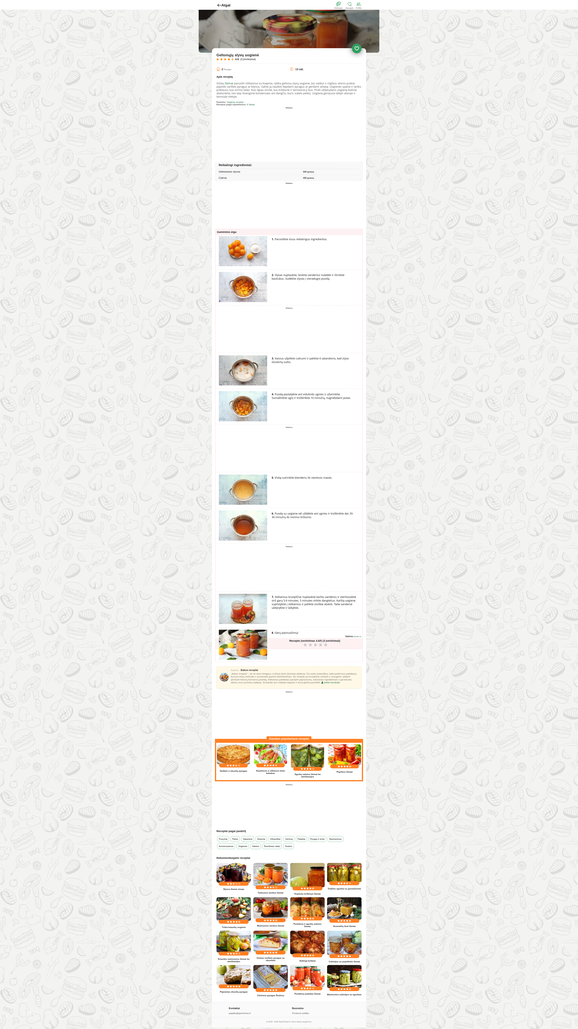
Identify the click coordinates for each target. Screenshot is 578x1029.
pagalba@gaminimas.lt (240, 1013)
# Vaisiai (251, 104)
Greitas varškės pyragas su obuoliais (271, 959)
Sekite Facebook (331, 682)
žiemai (229, 83)
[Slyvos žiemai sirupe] (233, 873)
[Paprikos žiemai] (344, 754)
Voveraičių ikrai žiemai (344, 926)
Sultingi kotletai (307, 961)
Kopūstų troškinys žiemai (307, 894)
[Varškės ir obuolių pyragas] (233, 754)
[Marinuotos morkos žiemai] (270, 908)
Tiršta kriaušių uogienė (234, 927)
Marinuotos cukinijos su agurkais (344, 994)
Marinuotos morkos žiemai (270, 926)
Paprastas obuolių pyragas (234, 992)
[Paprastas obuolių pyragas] (233, 975)
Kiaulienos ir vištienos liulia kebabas (270, 772)
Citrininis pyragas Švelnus (270, 995)
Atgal (225, 5)
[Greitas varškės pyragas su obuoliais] (270, 941)
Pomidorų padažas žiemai (307, 994)
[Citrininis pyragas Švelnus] (270, 977)
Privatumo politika (300, 1013)
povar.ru (357, 636)
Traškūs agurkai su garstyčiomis (344, 888)
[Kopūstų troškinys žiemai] (307, 875)
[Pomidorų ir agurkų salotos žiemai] (307, 907)
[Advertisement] (252, 131)
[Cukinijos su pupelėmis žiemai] (344, 943)
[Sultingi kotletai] (307, 942)
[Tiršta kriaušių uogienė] (233, 909)
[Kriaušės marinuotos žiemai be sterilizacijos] (233, 942)
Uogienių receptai (235, 102)
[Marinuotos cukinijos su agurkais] (344, 976)
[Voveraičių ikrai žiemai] (344, 908)
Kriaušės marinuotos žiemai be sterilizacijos (234, 960)
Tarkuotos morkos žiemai (270, 893)
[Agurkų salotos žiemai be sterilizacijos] (307, 756)
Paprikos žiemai (345, 772)
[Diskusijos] (340, 4)
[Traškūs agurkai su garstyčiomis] (344, 872)
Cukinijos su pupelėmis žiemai (344, 961)
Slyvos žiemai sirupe (233, 889)
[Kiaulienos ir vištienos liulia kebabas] (270, 754)
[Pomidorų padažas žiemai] (307, 976)
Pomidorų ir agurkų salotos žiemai (308, 925)
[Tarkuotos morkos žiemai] (270, 874)
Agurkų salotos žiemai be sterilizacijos (308, 775)
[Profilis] (359, 4)
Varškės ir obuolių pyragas (233, 771)
